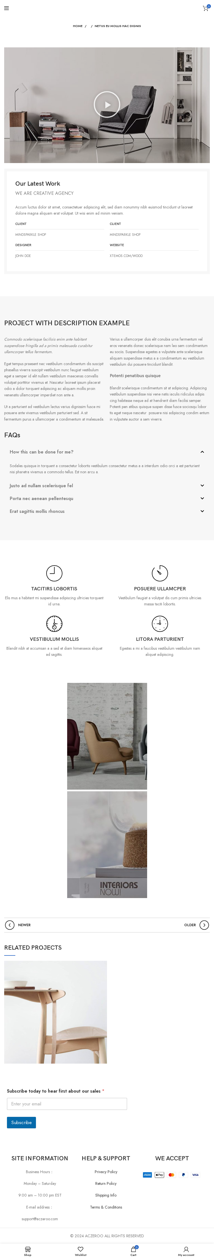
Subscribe (21, 1122)
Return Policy (105, 1183)
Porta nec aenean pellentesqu (41, 498)
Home (77, 26)
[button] (107, 105)
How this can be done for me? (42, 452)
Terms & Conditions (106, 1207)
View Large (103, 965)
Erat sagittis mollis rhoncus (37, 511)
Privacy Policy (106, 1172)
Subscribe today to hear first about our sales (55, 1091)
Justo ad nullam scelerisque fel (41, 485)
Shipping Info (105, 1195)
